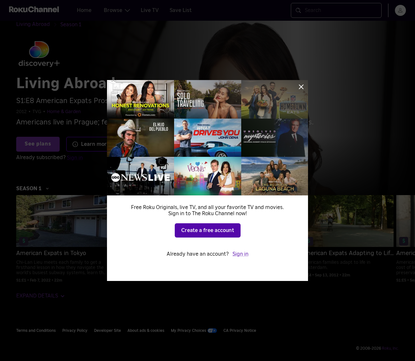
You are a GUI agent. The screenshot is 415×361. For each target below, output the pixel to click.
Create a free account (207, 230)
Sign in (240, 254)
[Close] (301, 87)
